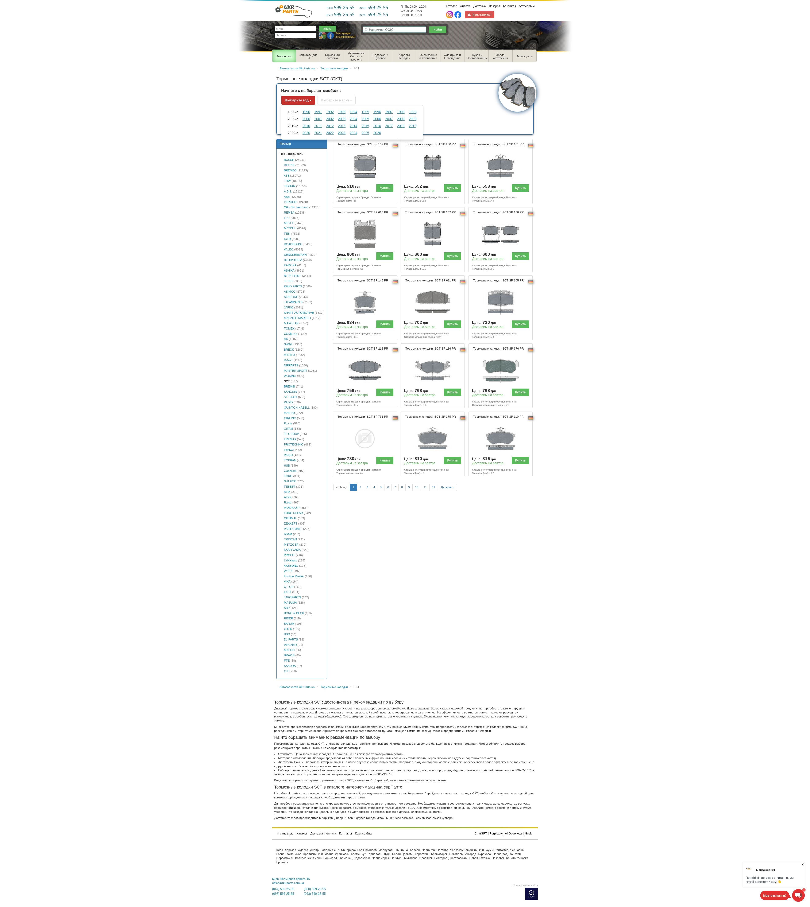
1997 (389, 112)
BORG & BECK (294, 613)
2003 (342, 119)
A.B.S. (288, 191)
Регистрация (343, 33)
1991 (318, 112)
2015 (365, 126)
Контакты (509, 6)
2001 (318, 119)
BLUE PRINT (292, 275)
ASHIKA (289, 270)
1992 (330, 112)
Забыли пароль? (345, 36)
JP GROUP (291, 434)
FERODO (290, 202)
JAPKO (288, 307)
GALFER (290, 481)
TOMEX (289, 328)
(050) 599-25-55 (315, 889)
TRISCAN (290, 539)
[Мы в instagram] (450, 14)
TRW (287, 181)
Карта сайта (363, 833)
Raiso (288, 502)
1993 (342, 112)
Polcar (288, 423)
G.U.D (288, 629)
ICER (287, 239)
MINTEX (289, 355)
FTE (287, 660)
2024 (353, 133)
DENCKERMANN (295, 254)
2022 (330, 133)
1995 (365, 112)
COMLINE (290, 333)
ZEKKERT (290, 523)
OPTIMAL (290, 518)
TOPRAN (290, 460)
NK (286, 339)
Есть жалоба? (481, 14)
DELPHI (289, 165)
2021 (318, 133)
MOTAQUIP (292, 507)
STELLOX (290, 397)
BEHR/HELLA (293, 260)
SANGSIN (290, 391)
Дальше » (447, 487)
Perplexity (496, 833)
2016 (377, 126)
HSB (287, 465)
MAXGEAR (291, 323)
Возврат (494, 6)
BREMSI (289, 386)
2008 (401, 119)
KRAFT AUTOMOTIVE (299, 312)
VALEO (288, 249)
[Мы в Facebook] (458, 14)
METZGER (291, 544)
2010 (306, 126)
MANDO (289, 412)
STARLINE (291, 297)
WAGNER (290, 644)
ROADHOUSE (293, 244)
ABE (287, 196)
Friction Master (294, 576)
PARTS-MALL (293, 528)
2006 (377, 119)
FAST (287, 592)
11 (425, 487)
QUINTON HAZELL (297, 407)
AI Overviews (513, 833)
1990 (306, 112)
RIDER (288, 618)
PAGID (288, 402)
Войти (327, 28)
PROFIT (289, 555)
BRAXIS (289, 655)
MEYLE (289, 223)
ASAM (288, 534)
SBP (287, 608)
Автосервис (527, 6)
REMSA (289, 212)
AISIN (288, 497)
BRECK (289, 349)
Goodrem (290, 470)
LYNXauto (290, 560)
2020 (306, 133)
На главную (285, 833)
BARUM (289, 623)
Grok (528, 833)
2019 (412, 126)
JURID (288, 281)
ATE (286, 175)
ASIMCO (290, 291)
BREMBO (290, 170)
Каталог (451, 6)
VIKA (287, 581)
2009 (412, 119)
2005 (365, 119)
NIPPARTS (291, 365)
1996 (377, 112)
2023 (342, 133)
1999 (412, 112)
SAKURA (290, 665)
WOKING (290, 376)
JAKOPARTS (292, 597)
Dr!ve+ (288, 360)
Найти (437, 29)
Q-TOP (288, 586)
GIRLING (290, 418)
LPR (287, 217)
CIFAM (288, 428)
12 (434, 487)
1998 (401, 112)
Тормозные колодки (363, 144)
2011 (318, 126)
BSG (287, 634)
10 (416, 487)
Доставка (479, 6)
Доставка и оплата (323, 833)
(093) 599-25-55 (315, 893)
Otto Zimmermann (296, 207)
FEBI (287, 233)
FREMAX (290, 439)
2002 (330, 119)
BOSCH (289, 159)
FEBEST (289, 486)
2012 (330, 126)
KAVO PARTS (293, 286)
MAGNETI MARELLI (297, 318)
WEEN (288, 571)
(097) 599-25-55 (283, 893)
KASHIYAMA (292, 550)
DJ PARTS (291, 639)
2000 (306, 119)
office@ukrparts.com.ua (288, 882)
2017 (389, 126)
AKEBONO (291, 565)
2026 (377, 133)
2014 (353, 126)
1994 (353, 112)
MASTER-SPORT (295, 370)
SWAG (288, 344)
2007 (389, 119)
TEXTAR (289, 186)
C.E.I (287, 671)
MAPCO (289, 650)
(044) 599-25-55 (283, 889)
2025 (365, 133)
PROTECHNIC (293, 444)
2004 (353, 119)
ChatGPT (481, 833)
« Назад (341, 487)
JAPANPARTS (293, 302)
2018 (401, 126)
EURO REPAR (293, 513)
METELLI (290, 228)
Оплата (465, 6)
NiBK (287, 492)
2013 (342, 126)
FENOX (289, 449)
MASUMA (290, 602)
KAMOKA (290, 265)
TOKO (288, 476)
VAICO (288, 455)
